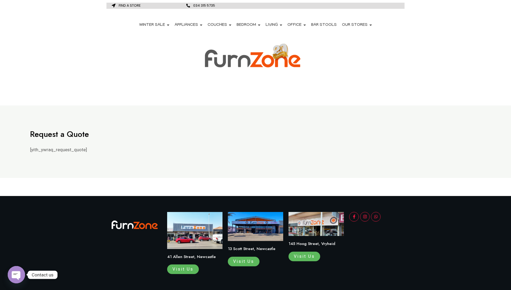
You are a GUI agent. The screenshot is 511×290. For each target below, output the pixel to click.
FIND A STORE (130, 5)
